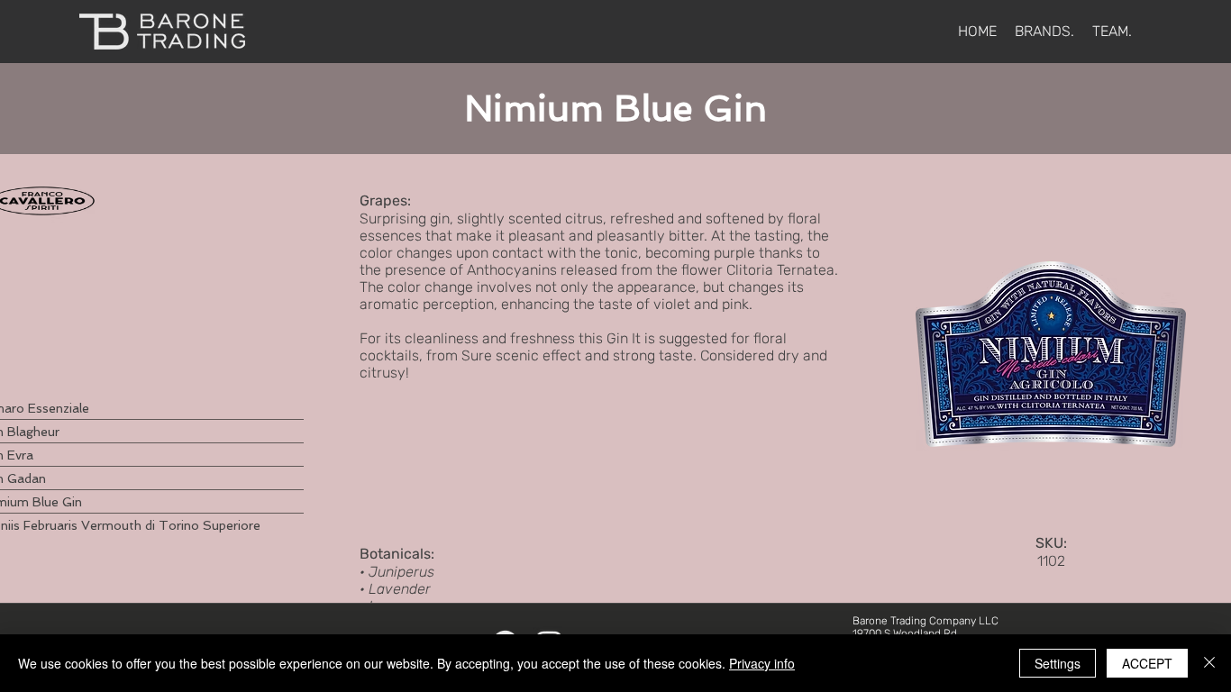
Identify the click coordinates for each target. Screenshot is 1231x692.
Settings (1058, 663)
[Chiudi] (1209, 663)
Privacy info (762, 663)
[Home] (162, 32)
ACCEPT (1147, 663)
